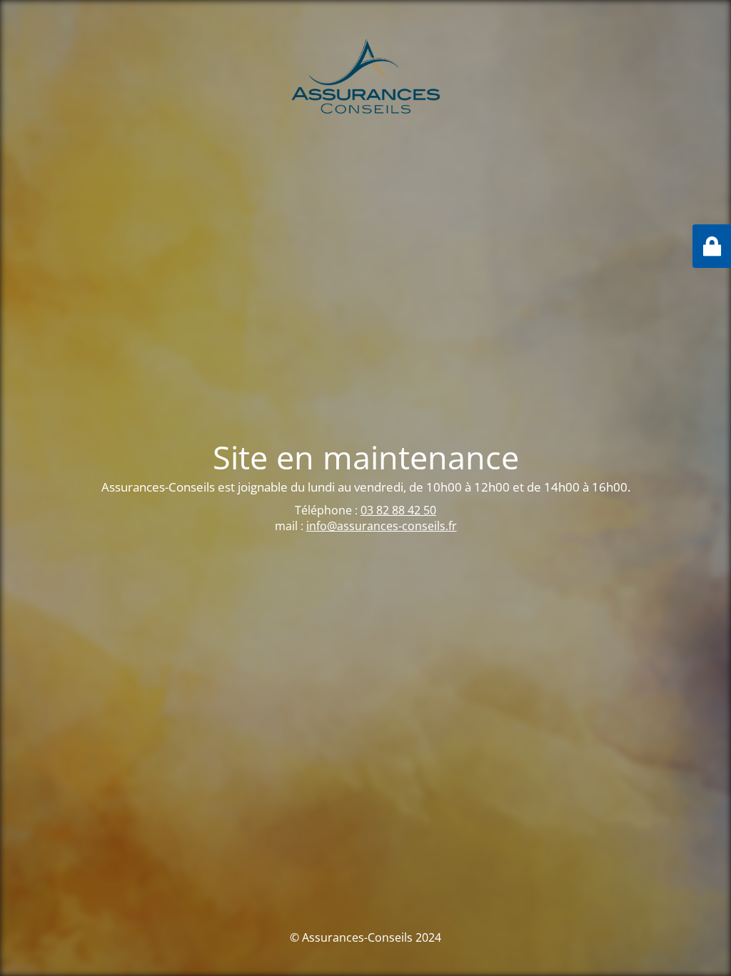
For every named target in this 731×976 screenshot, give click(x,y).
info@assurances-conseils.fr (381, 526)
